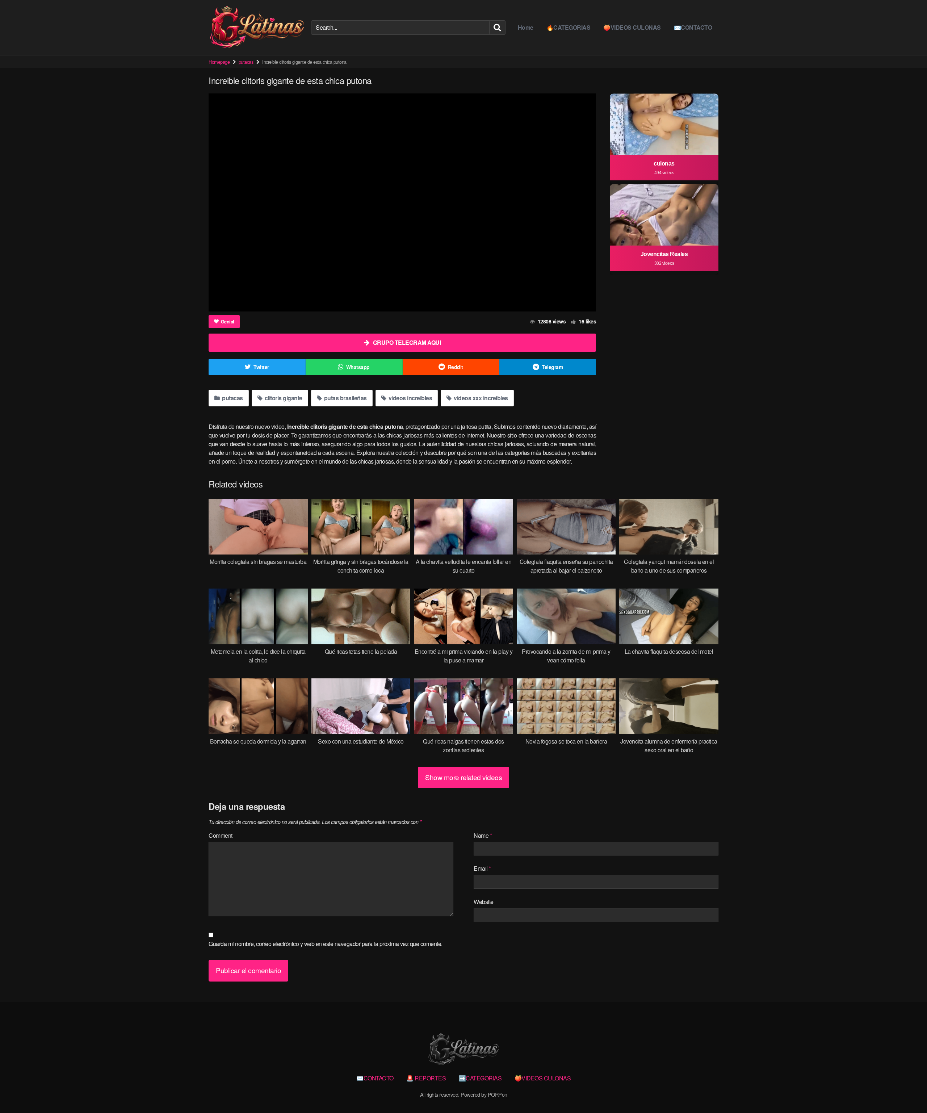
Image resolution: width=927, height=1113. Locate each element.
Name (483, 835)
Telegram (552, 367)
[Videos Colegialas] (257, 27)
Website (484, 901)
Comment (220, 835)
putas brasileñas (345, 398)
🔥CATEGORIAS (568, 27)
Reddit (455, 367)
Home (525, 27)
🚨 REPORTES (426, 1078)
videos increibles (409, 398)
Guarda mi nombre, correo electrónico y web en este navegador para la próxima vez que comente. (325, 944)
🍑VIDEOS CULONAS (632, 27)
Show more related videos (463, 777)
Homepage (219, 61)
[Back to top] (907, 1090)
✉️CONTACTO (693, 27)
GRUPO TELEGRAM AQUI (407, 342)
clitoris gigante (282, 398)
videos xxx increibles (480, 398)
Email (482, 868)
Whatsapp (358, 367)
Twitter (261, 367)
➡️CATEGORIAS (480, 1078)
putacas (246, 61)
